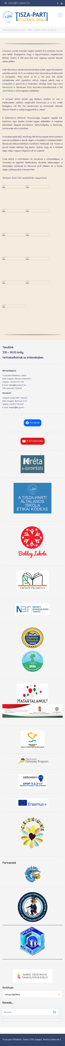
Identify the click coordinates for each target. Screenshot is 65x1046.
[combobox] (32, 994)
